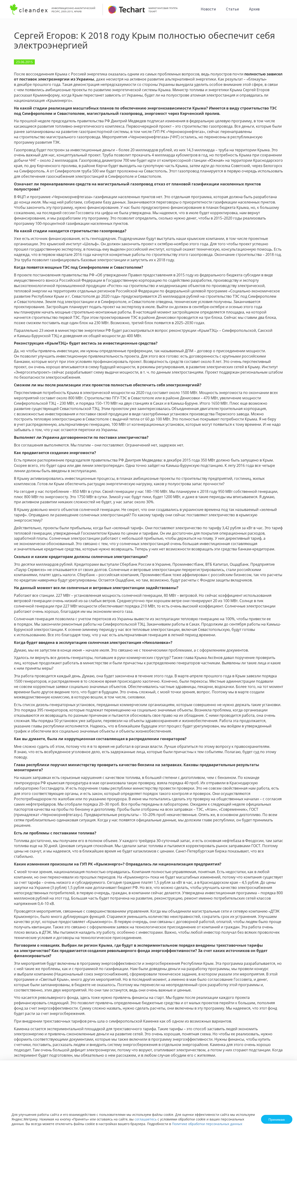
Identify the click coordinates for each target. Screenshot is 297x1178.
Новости (208, 9)
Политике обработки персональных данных (207, 1124)
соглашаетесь (146, 1119)
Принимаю (276, 1119)
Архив (254, 9)
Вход (286, 12)
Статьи (232, 9)
